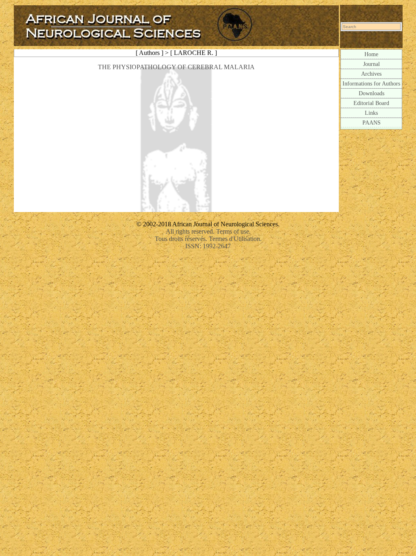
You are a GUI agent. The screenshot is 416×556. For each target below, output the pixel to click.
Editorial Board (371, 103)
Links (371, 112)
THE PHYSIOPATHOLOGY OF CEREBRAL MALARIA (176, 66)
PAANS (371, 122)
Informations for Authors (371, 83)
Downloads (371, 93)
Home (371, 54)
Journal (371, 64)
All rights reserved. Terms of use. (208, 231)
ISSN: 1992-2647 (208, 246)
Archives (371, 73)
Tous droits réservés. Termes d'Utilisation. (208, 238)
